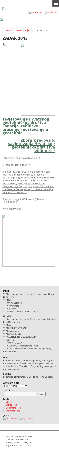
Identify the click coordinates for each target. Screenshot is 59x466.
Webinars (26, 363)
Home (8, 30)
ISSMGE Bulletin (14, 334)
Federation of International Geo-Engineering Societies (28, 376)
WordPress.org (13, 410)
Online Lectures (14, 302)
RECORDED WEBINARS (17, 328)
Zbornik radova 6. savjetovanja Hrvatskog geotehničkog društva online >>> (31, 145)
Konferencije (23, 30)
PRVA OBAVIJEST (11, 209)
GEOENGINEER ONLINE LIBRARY (21, 337)
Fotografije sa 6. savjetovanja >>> (22, 157)
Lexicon (10, 339)
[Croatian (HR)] (36, 12)
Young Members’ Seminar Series (22, 311)
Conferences (13, 305)
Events (10, 325)
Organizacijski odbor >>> (17, 164)
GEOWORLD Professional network (23, 345)
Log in (9, 402)
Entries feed (11, 404)
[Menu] (55, 3)
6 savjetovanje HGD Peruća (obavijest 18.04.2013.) (24, 200)
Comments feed (13, 407)
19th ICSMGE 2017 (15, 342)
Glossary (11, 308)
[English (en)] (51, 12)
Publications (13, 331)
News (10, 299)
